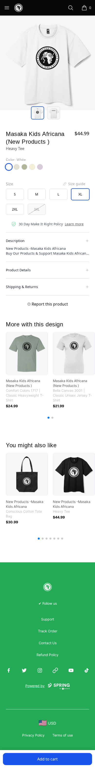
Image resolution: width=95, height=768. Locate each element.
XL (80, 194)
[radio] (15, 194)
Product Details (18, 270)
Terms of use (62, 735)
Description (15, 240)
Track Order (47, 631)
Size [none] (9, 184)
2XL (15, 209)
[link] (27, 353)
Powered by (35, 686)
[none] (73, 183)
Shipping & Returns (22, 286)
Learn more (74, 224)
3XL (36, 209)
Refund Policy (47, 655)
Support (47, 619)
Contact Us (48, 643)
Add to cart (47, 759)
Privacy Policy (33, 735)
